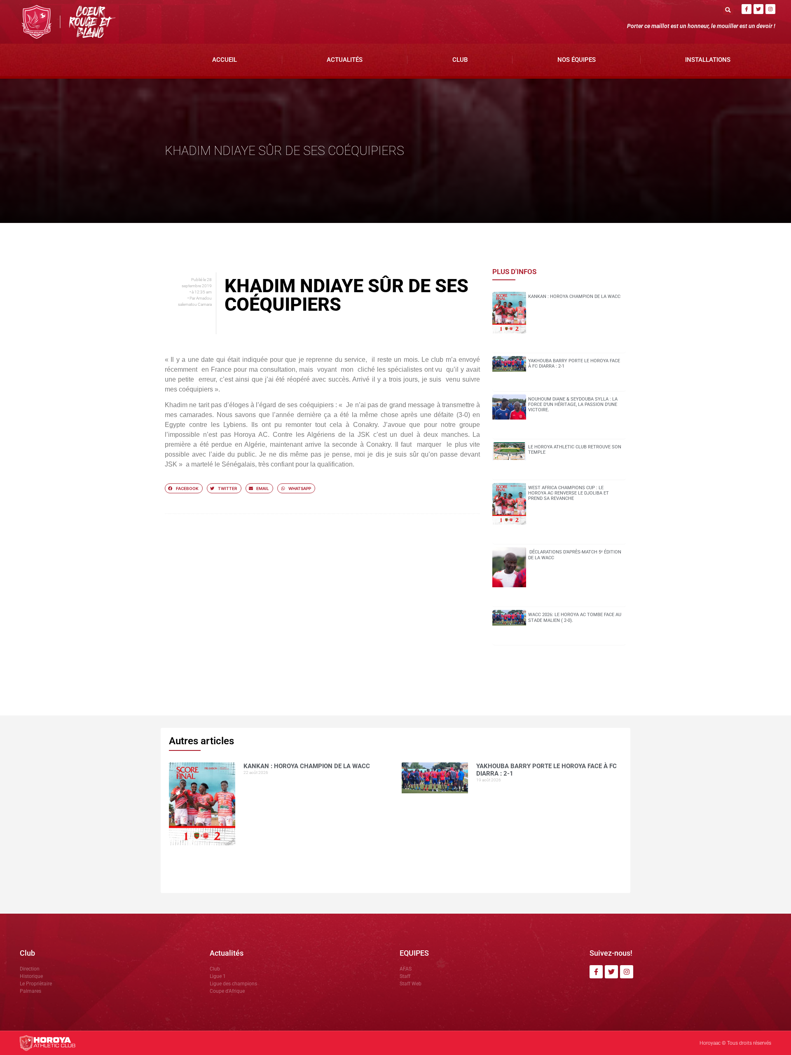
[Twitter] (758, 9)
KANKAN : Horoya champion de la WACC (574, 296)
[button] (728, 10)
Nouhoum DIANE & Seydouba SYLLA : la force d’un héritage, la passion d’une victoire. (573, 404)
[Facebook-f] (746, 9)
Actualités (345, 59)
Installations (707, 59)
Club (460, 59)
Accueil (224, 59)
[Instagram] (770, 9)
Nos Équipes (576, 59)
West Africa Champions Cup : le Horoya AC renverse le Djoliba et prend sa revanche (568, 493)
